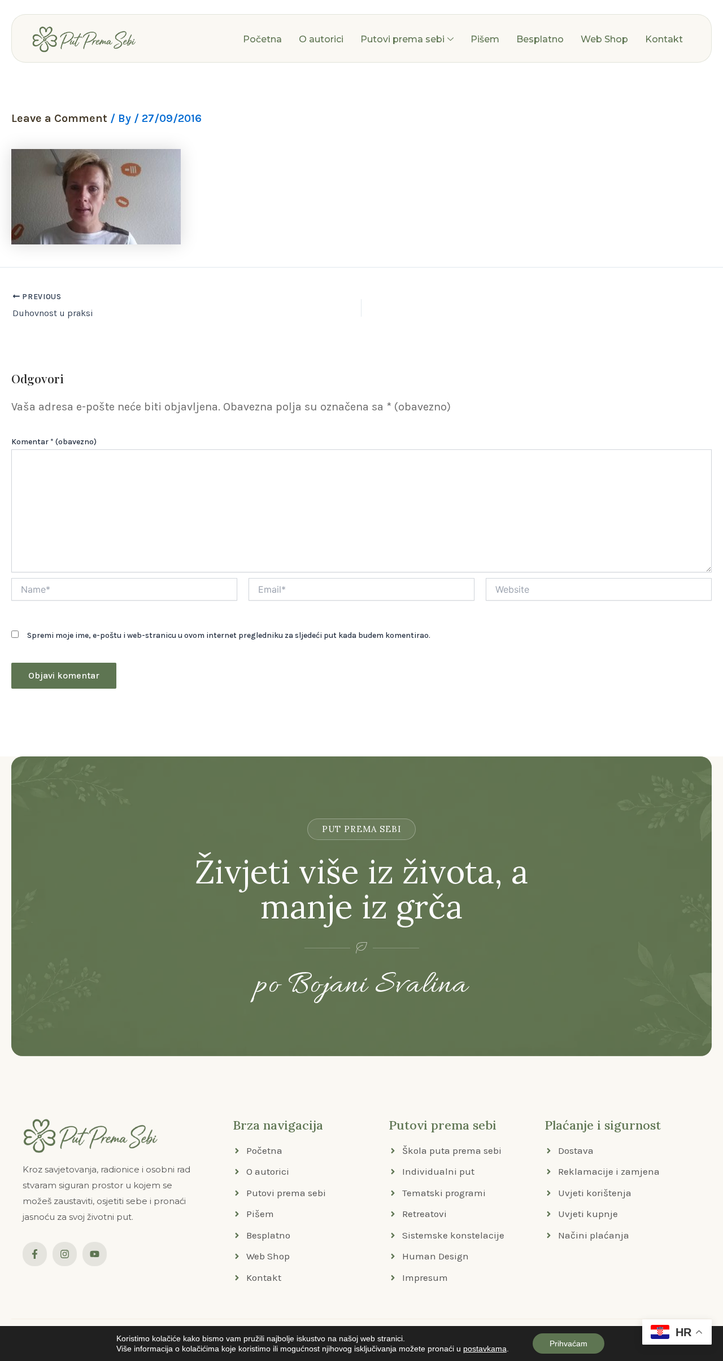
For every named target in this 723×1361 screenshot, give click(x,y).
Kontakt (664, 39)
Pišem (485, 39)
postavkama (485, 1348)
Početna (262, 39)
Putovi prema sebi (402, 39)
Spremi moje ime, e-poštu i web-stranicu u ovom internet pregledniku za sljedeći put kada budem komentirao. (228, 635)
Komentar (54, 442)
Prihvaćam (568, 1343)
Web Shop (604, 39)
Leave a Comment (59, 118)
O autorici (321, 39)
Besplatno (540, 39)
